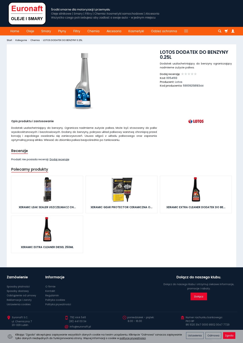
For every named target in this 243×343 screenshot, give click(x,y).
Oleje (30, 31)
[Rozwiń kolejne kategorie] (186, 31)
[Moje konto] (232, 31)
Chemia (93, 31)
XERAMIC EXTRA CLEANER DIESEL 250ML (47, 247)
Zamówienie (17, 277)
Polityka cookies (55, 300)
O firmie (50, 286)
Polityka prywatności (58, 304)
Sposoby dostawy (18, 291)
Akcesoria (114, 31)
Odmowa (213, 335)
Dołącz (198, 296)
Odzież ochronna (164, 31)
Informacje (54, 277)
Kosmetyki (136, 31)
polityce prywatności (133, 338)
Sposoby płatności (18, 286)
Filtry (76, 31)
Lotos (178, 82)
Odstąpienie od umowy (21, 295)
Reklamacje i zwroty (19, 300)
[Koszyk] (226, 31)
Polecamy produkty (29, 169)
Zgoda (229, 335)
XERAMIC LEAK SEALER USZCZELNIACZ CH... (47, 207)
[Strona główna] (27, 13)
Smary (46, 31)
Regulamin (52, 295)
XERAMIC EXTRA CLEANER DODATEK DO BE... (195, 207)
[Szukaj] (219, 31)
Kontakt (50, 291)
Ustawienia (195, 335)
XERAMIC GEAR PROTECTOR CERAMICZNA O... (121, 207)
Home (14, 31)
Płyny (62, 31)
